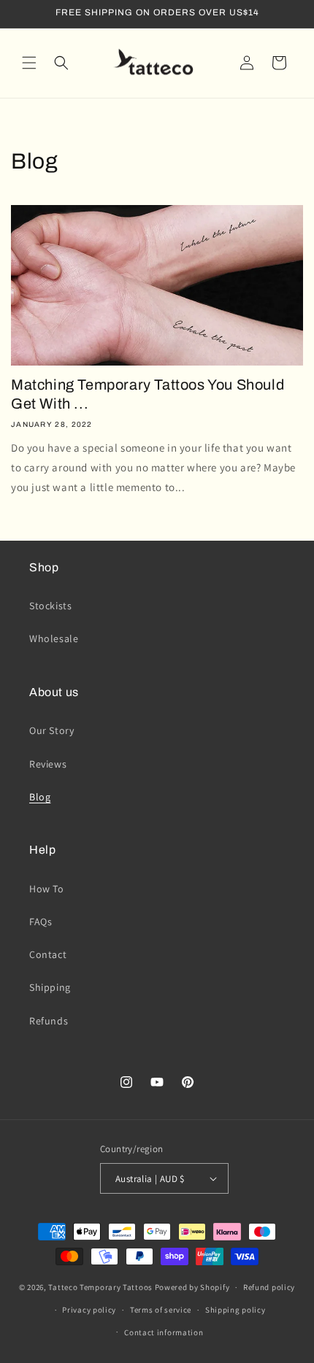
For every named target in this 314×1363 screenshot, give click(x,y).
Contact (47, 954)
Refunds (48, 1020)
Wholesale (53, 638)
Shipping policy (235, 1310)
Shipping (50, 987)
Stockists (50, 605)
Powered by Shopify (192, 1287)
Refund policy (269, 1287)
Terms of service (160, 1310)
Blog (39, 796)
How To (46, 888)
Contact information (163, 1332)
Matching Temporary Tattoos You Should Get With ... (147, 394)
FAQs (40, 921)
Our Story (51, 730)
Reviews (47, 764)
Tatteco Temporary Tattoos (100, 1287)
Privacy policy (89, 1310)
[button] (29, 63)
